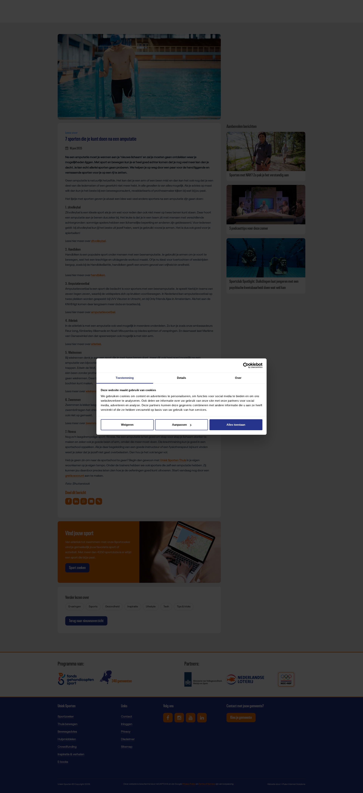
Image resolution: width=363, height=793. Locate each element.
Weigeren (127, 424)
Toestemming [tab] (125, 377)
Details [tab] (181, 377)
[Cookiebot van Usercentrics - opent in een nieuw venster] (245, 365)
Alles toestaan (235, 424)
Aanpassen (179, 424)
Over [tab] (238, 377)
